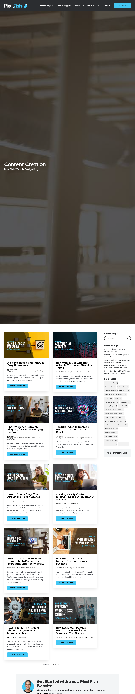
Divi (128, 390)
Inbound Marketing (30, 371)
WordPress (123, 444)
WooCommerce (111, 444)
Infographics (125, 402)
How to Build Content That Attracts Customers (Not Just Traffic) (74, 365)
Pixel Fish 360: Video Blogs (114, 413)
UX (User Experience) (112, 425)
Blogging (10, 371)
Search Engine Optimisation (83, 438)
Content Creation (19, 371)
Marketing (39, 371)
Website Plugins (111, 436)
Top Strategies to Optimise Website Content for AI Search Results (74, 429)
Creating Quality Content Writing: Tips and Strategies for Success (75, 497)
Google (118, 398)
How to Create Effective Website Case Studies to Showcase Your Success (71, 630)
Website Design (89, 637)
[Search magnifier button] (128, 338)
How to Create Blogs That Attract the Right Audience (23, 496)
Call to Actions (75, 372)
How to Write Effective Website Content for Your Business (71, 561)
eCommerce (121, 394)
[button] (52, 5)
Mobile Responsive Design (114, 409)
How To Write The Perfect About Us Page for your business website (23, 630)
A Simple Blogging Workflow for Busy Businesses (26, 364)
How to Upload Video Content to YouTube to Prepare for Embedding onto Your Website (25, 561)
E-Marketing (109, 394)
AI (56, 438)
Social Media (110, 421)
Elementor (109, 398)
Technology (121, 421)
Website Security (111, 440)
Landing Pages (111, 406)
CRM (121, 390)
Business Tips (69, 637)
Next (57, 664)
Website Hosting (111, 432)
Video (33, 568)
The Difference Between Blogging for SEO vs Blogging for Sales (25, 429)
